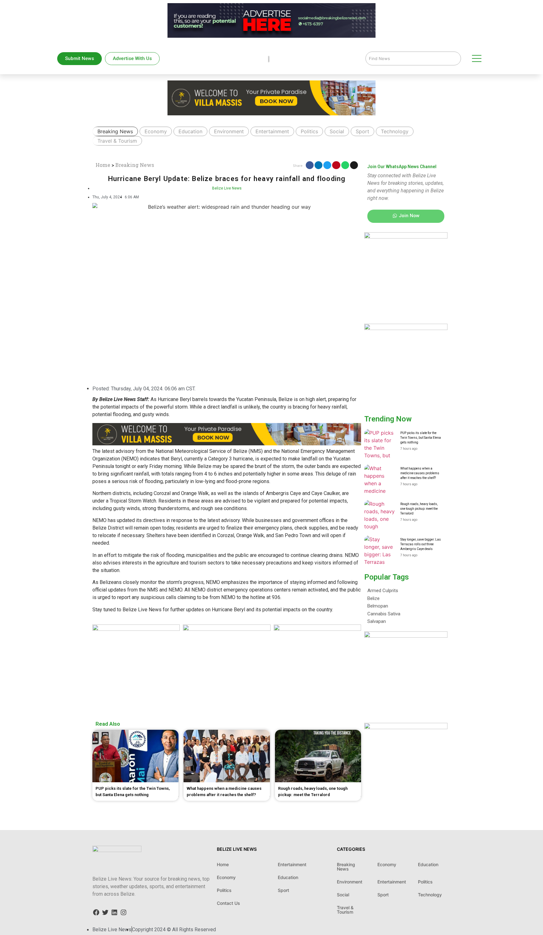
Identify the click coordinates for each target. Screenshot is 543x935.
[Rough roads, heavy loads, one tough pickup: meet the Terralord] (380, 515)
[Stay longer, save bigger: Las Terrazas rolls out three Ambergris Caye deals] (380, 551)
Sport (362, 131)
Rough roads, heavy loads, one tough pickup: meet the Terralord (419, 508)
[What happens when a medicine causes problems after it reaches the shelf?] (380, 480)
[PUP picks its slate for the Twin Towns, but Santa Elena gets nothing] (380, 444)
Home (103, 165)
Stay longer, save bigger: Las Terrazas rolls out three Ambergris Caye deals (420, 544)
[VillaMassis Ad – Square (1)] (136, 629)
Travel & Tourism (117, 141)
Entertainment (272, 131)
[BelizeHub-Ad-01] (317, 629)
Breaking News (115, 131)
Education (190, 131)
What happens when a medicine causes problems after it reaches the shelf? (419, 473)
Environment (229, 131)
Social (337, 131)
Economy (156, 131)
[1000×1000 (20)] (226, 629)
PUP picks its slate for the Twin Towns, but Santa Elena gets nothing (420, 437)
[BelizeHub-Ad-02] (405, 237)
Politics (309, 131)
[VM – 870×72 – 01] (226, 444)
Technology (395, 131)
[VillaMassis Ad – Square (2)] (405, 328)
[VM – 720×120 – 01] (271, 7)
